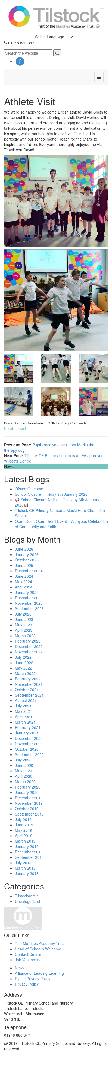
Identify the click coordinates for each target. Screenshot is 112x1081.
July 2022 (23, 657)
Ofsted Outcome (29, 488)
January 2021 (27, 733)
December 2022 (29, 646)
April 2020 (23, 776)
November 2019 (29, 803)
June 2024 (24, 576)
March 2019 (25, 841)
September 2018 (29, 857)
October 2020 (27, 749)
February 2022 (28, 678)
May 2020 (23, 770)
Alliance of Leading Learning (39, 973)
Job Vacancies (27, 959)
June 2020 (24, 765)
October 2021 (27, 689)
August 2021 (26, 700)
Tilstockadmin (27, 896)
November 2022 (29, 651)
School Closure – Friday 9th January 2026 (51, 494)
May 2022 (23, 668)
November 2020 (29, 743)
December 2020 (29, 738)
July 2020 (23, 760)
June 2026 (24, 549)
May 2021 (23, 711)
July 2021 (23, 706)
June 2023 (24, 619)
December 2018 (29, 851)
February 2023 (28, 641)
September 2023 (29, 608)
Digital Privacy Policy (32, 978)
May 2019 (23, 830)
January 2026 (27, 554)
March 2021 (25, 722)
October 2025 (27, 560)
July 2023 (23, 614)
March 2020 (25, 781)
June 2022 (24, 662)
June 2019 (24, 824)
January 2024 (27, 592)
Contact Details (28, 954)
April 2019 (23, 835)
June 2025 (24, 565)
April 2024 (23, 587)
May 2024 (23, 581)
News (19, 967)
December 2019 (29, 797)
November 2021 (29, 684)
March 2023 (25, 635)
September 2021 (29, 695)
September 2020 (29, 754)
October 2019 (27, 808)
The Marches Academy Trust (40, 943)
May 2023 (23, 624)
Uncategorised (15, 428)
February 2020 (28, 787)
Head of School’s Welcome (38, 949)
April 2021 (23, 716)
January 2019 (27, 846)
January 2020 (27, 792)
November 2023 (29, 603)
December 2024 (29, 570)
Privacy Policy (27, 984)
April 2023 (23, 630)
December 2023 (29, 597)
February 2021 (28, 727)
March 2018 (25, 868)
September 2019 (29, 814)
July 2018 (23, 862)
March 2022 (25, 673)
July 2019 (23, 819)
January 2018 (27, 873)
